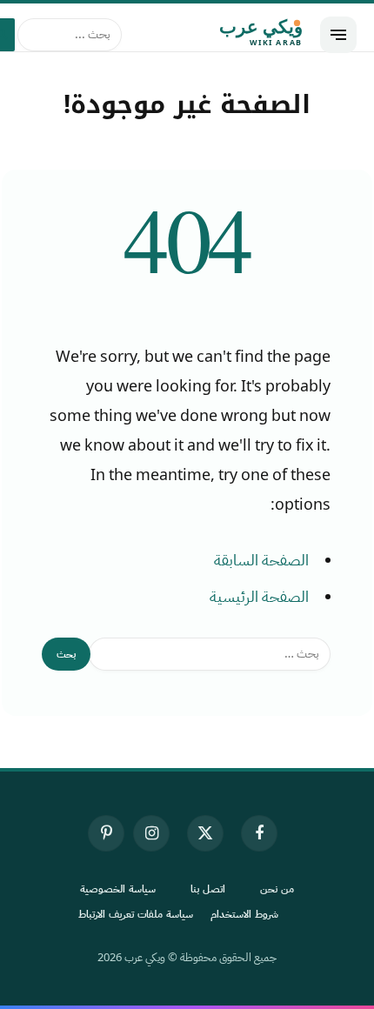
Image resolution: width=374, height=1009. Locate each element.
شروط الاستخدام (244, 914)
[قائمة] (338, 35)
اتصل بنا (207, 889)
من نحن (277, 889)
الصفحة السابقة (261, 560)
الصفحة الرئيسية (259, 596)
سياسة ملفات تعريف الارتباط (135, 914)
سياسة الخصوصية (118, 889)
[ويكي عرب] (221, 34)
